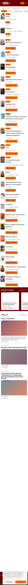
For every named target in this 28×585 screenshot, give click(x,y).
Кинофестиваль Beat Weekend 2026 (13, 347)
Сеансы (8, 8)
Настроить (9, 582)
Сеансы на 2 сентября (11, 285)
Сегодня (4, 11)
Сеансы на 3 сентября (11, 153)
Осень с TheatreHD (7, 318)
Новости (24, 8)
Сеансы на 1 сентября (11, 141)
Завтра (10, 11)
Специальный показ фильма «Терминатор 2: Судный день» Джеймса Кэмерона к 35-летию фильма (12, 376)
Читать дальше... (5, 341)
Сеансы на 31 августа (11, 110)
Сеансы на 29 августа (11, 85)
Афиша (3, 8)
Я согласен (20, 582)
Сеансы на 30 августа (11, 262)
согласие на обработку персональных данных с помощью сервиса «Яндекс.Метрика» (14, 578)
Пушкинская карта (16, 8)
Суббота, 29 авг (18, 11)
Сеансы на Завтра (10, 48)
